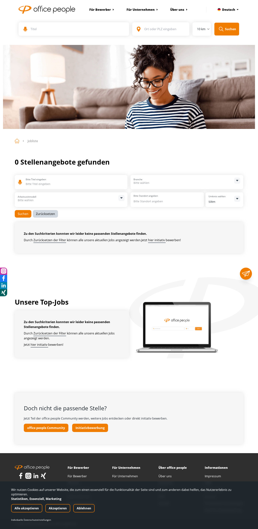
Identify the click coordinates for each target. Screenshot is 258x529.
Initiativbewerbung (90, 428)
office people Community (46, 428)
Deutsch (228, 10)
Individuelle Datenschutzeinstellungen (31, 519)
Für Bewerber (100, 10)
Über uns (177, 10)
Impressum (213, 476)
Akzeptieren (58, 508)
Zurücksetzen (45, 214)
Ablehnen (84, 508)
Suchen (23, 214)
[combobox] (53, 184)
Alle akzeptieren (27, 508)
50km (212, 201)
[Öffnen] (237, 180)
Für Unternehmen (141, 10)
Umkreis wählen (217, 196)
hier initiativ (157, 240)
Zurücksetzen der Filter (49, 240)
